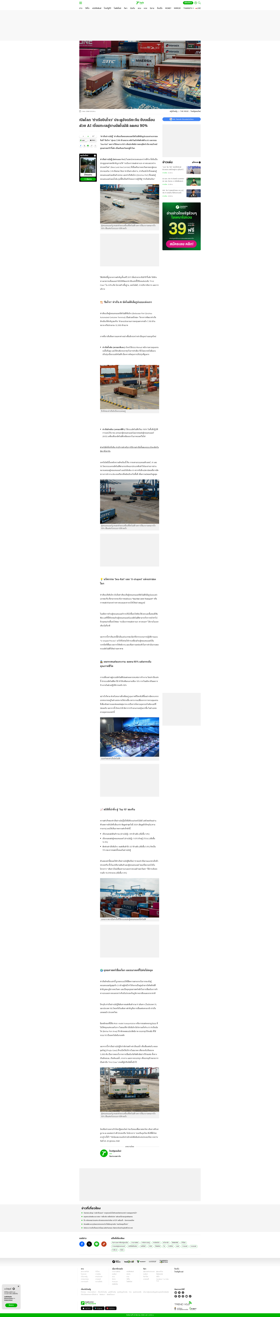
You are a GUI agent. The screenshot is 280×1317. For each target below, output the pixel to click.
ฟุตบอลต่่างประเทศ (149, 1271)
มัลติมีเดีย (115, 1284)
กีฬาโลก (145, 1277)
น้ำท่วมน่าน (88, 175)
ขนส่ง (177, 1246)
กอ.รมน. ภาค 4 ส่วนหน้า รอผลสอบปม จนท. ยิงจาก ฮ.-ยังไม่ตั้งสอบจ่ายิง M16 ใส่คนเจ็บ (173, 180)
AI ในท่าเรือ (166, 1242)
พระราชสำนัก (85, 1271)
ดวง (113, 1277)
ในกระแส (83, 1274)
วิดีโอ (128, 1279)
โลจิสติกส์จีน (175, 1242)
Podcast (115, 1282)
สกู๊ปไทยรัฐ (173, 111)
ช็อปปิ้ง (176, 1269)
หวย (128, 1277)
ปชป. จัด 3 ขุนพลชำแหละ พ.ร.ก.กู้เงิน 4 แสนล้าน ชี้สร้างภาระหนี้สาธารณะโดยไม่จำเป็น (172, 192)
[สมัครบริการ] (181, 226)
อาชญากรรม (85, 1279)
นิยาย (114, 1279)
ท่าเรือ (150, 1246)
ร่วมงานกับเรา (92, 1292)
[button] (80, 145)
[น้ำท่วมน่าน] (88, 165)
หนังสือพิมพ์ (130, 1271)
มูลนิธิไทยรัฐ (112, 1292)
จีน (164, 1246)
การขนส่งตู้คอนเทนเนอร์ (118, 1246)
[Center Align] (18, 1286)
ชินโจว (122, 1250)
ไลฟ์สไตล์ (129, 1282)
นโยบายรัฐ (84, 1277)
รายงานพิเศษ (134, 1242)
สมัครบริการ (188, 3)
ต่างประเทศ (98, 1277)
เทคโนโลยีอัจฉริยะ (132, 1246)
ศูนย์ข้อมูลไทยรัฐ (122, 1292)
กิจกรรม (83, 1292)
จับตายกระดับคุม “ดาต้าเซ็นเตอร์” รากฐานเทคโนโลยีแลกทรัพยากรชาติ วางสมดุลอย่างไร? (110, 1213)
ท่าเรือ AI (114, 1250)
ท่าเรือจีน (170, 1246)
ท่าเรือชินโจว (156, 1242)
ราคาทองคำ (84, 1282)
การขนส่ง (184, 1246)
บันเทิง (128, 1274)
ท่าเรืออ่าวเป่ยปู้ (146, 1242)
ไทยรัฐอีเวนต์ (178, 1272)
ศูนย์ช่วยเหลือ (137, 1292)
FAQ (130, 1292)
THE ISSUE (184, 111)
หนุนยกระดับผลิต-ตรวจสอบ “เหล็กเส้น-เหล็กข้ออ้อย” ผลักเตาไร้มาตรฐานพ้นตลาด (108, 1217)
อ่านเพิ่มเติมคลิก (8, 1297)
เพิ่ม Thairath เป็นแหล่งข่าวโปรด (183, 119)
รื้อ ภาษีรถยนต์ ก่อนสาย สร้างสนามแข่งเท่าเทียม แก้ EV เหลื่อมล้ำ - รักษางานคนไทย (109, 1220)
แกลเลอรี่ (146, 1279)
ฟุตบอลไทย (159, 1271)
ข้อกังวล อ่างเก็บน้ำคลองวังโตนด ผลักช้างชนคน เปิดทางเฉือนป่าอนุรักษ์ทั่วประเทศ (108, 1228)
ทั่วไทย (97, 1271)
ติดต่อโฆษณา (111, 1294)
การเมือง (164, 173)
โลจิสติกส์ (157, 1246)
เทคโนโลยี (143, 1246)
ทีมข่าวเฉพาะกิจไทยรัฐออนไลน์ (120, 1242)
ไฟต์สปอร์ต (159, 1274)
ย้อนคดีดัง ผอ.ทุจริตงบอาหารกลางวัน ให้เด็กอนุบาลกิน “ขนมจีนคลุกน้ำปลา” (106, 1224)
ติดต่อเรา (102, 1294)
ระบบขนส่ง (193, 1246)
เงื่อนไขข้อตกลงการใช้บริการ (89, 1294)
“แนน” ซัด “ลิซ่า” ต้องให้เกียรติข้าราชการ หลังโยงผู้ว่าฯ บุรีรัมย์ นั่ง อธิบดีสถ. (173, 168)
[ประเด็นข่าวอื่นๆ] (95, 156)
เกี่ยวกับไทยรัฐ (102, 1292)
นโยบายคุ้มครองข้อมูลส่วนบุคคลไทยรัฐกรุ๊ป (156, 1292)
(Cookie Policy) (8, 1300)
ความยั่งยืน (98, 1282)
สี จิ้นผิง (184, 1242)
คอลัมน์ (114, 1274)
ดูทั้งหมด (195, 162)
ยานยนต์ (98, 1279)
